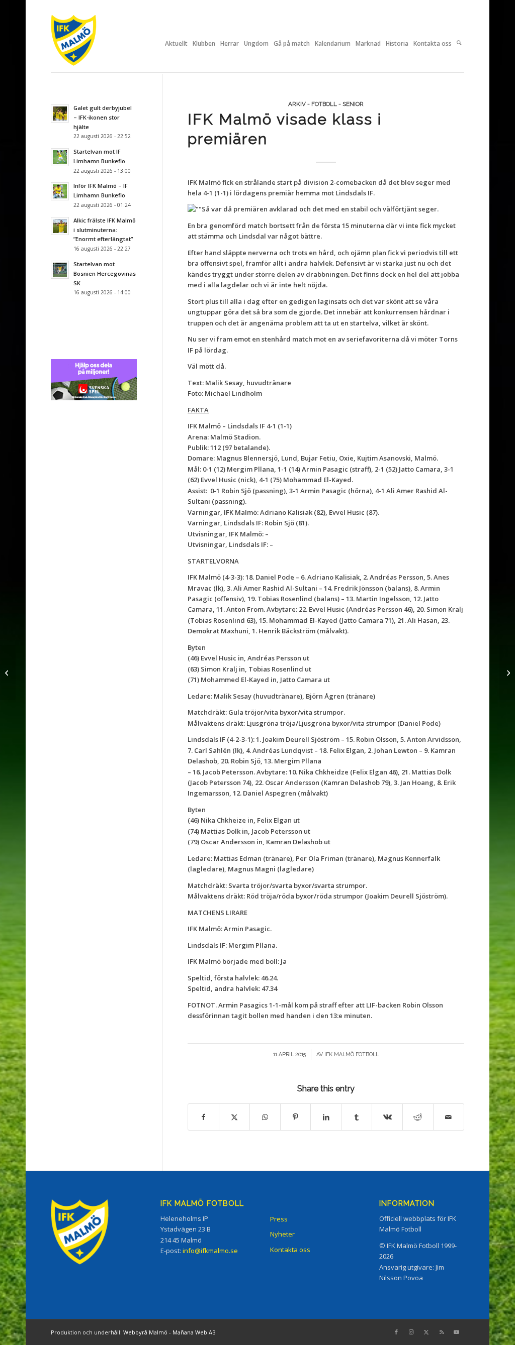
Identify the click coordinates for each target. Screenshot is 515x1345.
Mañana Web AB (194, 1332)
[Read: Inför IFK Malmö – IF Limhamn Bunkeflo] (60, 191)
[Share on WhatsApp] (265, 1117)
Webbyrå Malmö (145, 1332)
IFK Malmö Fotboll (351, 1054)
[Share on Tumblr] (356, 1117)
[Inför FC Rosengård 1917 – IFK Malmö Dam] (8, 672)
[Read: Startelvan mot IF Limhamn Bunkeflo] (60, 157)
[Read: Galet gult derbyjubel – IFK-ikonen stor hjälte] (60, 113)
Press (279, 1218)
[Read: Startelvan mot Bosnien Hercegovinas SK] (60, 270)
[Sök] (459, 44)
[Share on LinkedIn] (326, 1117)
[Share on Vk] (387, 1117)
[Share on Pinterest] (296, 1117)
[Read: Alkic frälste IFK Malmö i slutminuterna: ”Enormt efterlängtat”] (60, 226)
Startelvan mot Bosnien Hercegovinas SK (104, 273)
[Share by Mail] (449, 1117)
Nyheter (282, 1234)
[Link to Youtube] (456, 1331)
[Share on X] (234, 1117)
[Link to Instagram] (411, 1331)
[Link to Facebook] (396, 1331)
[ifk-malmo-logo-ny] (86, 43)
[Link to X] (426, 1331)
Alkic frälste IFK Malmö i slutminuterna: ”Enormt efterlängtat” (104, 229)
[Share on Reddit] (418, 1117)
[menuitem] (176, 44)
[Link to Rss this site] (441, 1331)
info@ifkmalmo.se (210, 1250)
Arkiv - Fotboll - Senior (326, 103)
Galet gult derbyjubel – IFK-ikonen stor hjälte (102, 117)
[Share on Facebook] (203, 1117)
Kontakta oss (290, 1249)
